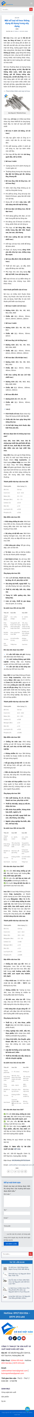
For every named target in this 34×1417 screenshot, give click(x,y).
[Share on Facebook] (11, 1171)
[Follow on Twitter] (19, 1338)
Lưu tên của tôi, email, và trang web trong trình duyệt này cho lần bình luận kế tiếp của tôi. (17, 1237)
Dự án (3, 1401)
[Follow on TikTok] (15, 1338)
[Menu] (31, 3)
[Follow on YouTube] (24, 1338)
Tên (5, 1210)
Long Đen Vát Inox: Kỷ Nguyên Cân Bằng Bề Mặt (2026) (19, 1297)
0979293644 (25, 1160)
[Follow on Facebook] (10, 1338)
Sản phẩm (5, 1396)
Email (6, 1218)
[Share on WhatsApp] (8, 1171)
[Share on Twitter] (15, 1171)
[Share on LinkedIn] (25, 1171)
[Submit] (31, 9)
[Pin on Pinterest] (22, 1171)
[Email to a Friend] (18, 1171)
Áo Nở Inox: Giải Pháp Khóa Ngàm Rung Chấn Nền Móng (19, 1268)
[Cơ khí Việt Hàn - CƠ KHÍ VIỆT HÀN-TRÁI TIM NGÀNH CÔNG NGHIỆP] (11, 3)
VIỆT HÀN (17, 1149)
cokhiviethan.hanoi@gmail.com (20, 1165)
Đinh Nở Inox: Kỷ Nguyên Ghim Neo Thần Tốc (20, 1274)
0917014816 (16, 1160)
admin (26, 31)
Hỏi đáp (17, 17)
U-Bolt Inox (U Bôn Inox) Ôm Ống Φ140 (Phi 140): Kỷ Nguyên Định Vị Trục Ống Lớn (19, 1290)
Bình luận (7, 1194)
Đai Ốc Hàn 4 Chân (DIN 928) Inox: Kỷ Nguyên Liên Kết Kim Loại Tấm (19, 1281)
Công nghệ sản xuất (8, 1392)
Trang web (7, 1226)
